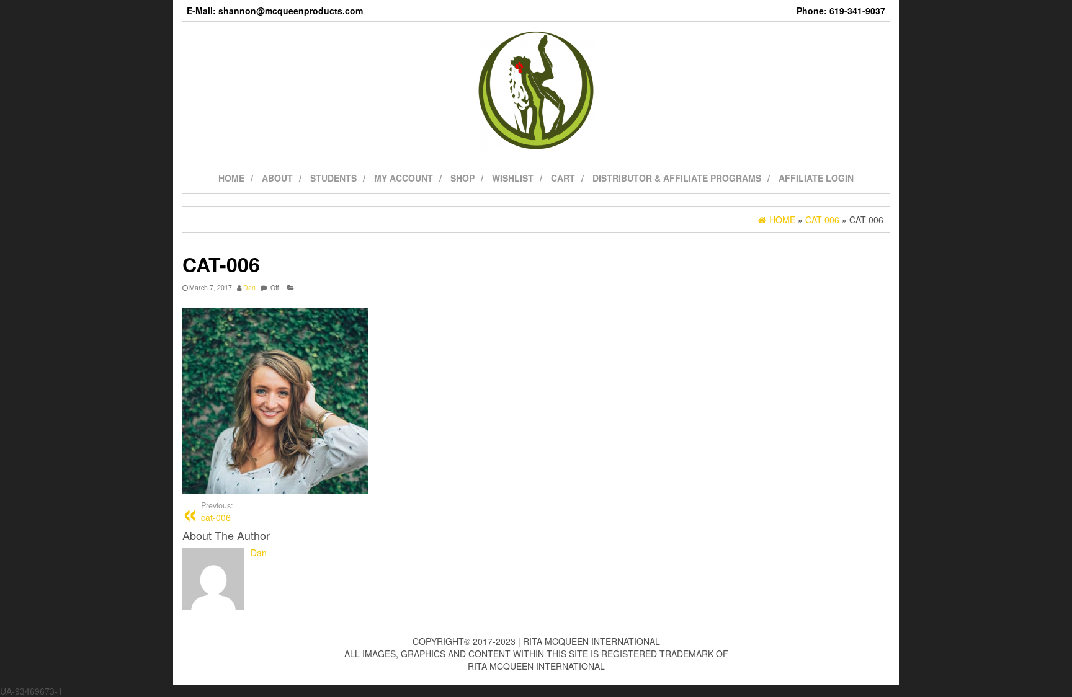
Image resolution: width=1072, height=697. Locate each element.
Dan (249, 287)
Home (231, 178)
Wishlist (513, 178)
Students (333, 178)
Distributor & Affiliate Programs (676, 178)
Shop (462, 178)
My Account (403, 178)
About (277, 178)
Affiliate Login (816, 178)
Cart (563, 178)
